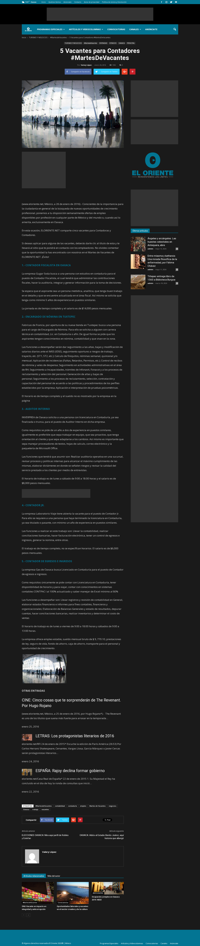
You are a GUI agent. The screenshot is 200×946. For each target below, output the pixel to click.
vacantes (45, 809)
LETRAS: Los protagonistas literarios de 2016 (75, 736)
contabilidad (60, 806)
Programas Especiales (49, 29)
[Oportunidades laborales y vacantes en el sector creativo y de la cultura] (73, 893)
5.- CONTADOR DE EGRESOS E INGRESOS (47, 561)
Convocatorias (116, 29)
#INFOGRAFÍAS (98, 893)
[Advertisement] (100, 14)
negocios (112, 806)
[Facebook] (161, 2)
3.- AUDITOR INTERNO (36, 409)
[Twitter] (171, 2)
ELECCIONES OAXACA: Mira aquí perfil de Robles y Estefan (45, 837)
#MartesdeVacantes (90, 43)
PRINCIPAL (131, 43)
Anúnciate (67, 2)
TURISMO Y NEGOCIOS (73, 43)
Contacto (77, 2)
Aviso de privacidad (91, 2)
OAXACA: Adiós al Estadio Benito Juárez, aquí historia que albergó (102, 837)
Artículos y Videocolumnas (85, 29)
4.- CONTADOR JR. (33, 505)
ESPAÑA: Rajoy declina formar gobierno (70, 770)
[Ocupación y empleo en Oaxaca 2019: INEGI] (108, 888)
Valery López (86, 65)
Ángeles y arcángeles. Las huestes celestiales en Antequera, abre (162, 242)
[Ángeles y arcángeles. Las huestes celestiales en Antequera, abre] (138, 244)
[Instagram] (166, 2)
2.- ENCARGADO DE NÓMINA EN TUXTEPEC (48, 316)
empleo (83, 806)
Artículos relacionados (34, 876)
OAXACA (122, 43)
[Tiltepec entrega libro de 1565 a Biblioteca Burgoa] (138, 282)
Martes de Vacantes (97, 806)
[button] (174, 29)
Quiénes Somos (54, 2)
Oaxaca (26, 809)
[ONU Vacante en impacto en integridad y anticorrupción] (38, 893)
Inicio (43, 2)
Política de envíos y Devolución (114, 2)
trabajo (35, 809)
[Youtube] (176, 2)
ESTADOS (113, 43)
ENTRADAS (103, 43)
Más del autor (54, 876)
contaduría (72, 806)
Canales (134, 29)
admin (150, 249)
